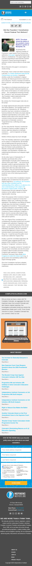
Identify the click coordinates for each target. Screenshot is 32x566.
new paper (12, 55)
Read (12, 557)
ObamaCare (17, 281)
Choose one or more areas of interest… (13, 465)
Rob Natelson (12, 283)
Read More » (5, 362)
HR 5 (13, 277)
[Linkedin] (25, 6)
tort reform (18, 285)
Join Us (13, 554)
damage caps (7, 275)
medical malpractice (19, 279)
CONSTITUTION (5, 23)
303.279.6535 (20, 508)
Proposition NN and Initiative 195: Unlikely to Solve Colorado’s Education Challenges (15, 385)
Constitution (20, 273)
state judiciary (8, 285)
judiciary (19, 277)
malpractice (7, 279)
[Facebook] (20, 6)
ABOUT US (14, 549)
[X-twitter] (23, 6)
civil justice (11, 273)
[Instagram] (28, 6)
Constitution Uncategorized (21, 23)
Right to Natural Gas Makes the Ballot (14, 407)
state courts (22, 283)
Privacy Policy (16, 559)
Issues (13, 552)
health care (17, 275)
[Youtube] (30, 6)
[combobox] (20, 2)
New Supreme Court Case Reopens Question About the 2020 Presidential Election (14, 367)
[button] (25, 12)
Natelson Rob (8, 281)
